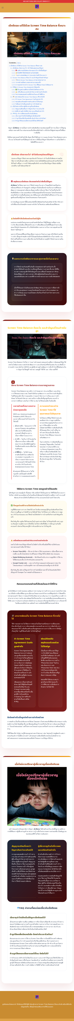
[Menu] (2, 7)
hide (18, 63)
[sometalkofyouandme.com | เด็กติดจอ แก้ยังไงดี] (37, 7)
